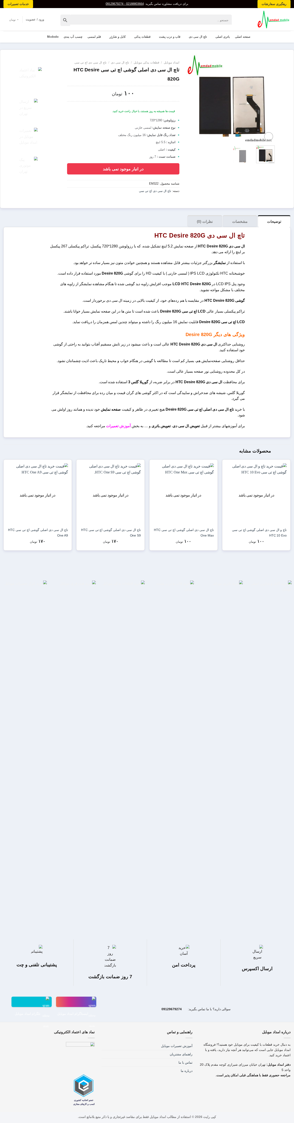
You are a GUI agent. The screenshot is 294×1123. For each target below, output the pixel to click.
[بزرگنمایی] (268, 136)
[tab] (274, 221)
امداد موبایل (171, 62)
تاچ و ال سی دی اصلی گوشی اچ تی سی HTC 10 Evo (259, 532)
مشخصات (240, 221)
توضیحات (274, 221)
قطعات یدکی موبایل (146, 62)
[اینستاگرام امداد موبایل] (76, 1002)
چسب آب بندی (73, 36)
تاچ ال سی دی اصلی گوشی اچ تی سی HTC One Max (184, 532)
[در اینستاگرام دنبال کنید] (250, 1087)
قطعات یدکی (142, 36)
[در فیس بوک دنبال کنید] (260, 1087)
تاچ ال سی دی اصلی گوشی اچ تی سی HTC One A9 (38, 532)
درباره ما (186, 1071)
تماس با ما (185, 1062)
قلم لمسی (94, 36)
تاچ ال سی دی (198, 36)
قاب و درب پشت (169, 36)
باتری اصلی (222, 36)
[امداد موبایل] (271, 19)
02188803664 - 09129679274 (125, 4)
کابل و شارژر (117, 36)
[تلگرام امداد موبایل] (31, 1002)
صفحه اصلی (242, 36)
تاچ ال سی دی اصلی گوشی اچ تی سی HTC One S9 (111, 532)
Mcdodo (53, 36)
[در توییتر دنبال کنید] (240, 1087)
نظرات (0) (204, 221)
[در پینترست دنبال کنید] (230, 1087)
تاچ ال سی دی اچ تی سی (90, 62)
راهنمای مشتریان (181, 1054)
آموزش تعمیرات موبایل (176, 1046)
